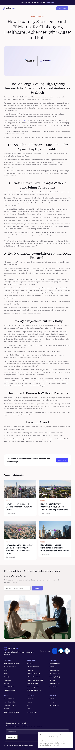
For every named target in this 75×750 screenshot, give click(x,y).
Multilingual (7, 680)
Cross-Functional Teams (11, 712)
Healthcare (30, 663)
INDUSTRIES (31, 660)
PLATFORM (7, 660)
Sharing (6, 677)
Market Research (55, 663)
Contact (52, 702)
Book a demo (62, 8)
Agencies (7, 709)
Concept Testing (54, 673)
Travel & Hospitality (33, 687)
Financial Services (32, 683)
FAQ (28, 705)
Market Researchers (10, 702)
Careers (52, 699)
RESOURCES (30, 695)
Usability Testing (55, 677)
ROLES (6, 695)
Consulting (30, 670)
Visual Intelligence (10, 690)
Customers (30, 699)
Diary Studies (54, 687)
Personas (52, 667)
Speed (6, 673)
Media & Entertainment (34, 690)
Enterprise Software (33, 667)
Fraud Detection (9, 687)
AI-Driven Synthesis (10, 667)
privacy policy (56, 745)
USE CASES (53, 660)
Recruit (6, 670)
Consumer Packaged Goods (35, 680)
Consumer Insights (10, 705)
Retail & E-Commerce (33, 677)
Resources (30, 702)
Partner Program (32, 712)
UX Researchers (9, 699)
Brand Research (54, 670)
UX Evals (52, 680)
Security (6, 683)
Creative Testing (54, 683)
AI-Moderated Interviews (12, 663)
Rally (25, 120)
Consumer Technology (33, 673)
